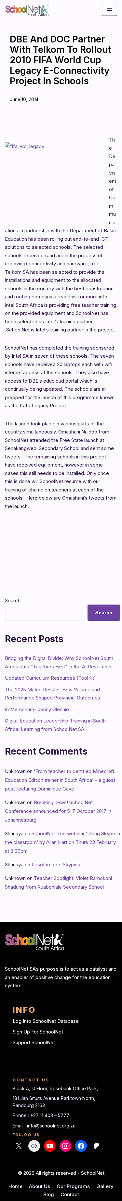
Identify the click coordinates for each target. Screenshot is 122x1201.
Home (15, 1186)
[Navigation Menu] (109, 10)
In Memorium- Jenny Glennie (37, 709)
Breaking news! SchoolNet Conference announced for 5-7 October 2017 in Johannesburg (58, 811)
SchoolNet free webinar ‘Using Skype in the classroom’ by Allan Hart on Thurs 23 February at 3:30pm (62, 842)
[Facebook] (81, 1146)
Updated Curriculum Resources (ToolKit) (50, 678)
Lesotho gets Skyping (56, 864)
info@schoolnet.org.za (51, 1125)
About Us (39, 1186)
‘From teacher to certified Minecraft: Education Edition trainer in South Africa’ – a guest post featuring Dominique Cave (60, 780)
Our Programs (73, 1186)
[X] (18, 1146)
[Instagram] (65, 1146)
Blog (48, 1194)
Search (12, 600)
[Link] (34, 1146)
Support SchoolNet (34, 1042)
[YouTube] (50, 1146)
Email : (20, 1125)
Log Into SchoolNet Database (46, 1021)
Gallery (105, 1186)
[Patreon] (96, 1146)
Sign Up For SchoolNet (38, 1032)
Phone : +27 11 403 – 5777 (41, 1115)
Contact (70, 1194)
